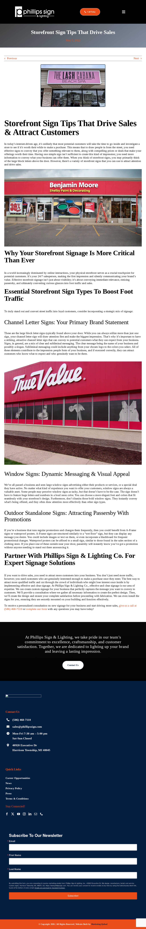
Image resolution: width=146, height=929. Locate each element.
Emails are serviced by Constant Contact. (50, 888)
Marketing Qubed (99, 924)
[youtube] (18, 814)
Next (136, 58)
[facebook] (7, 814)
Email (12, 841)
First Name (15, 855)
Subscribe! (73, 896)
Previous (12, 58)
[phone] (41, 814)
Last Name (15, 869)
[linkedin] (30, 814)
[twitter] (12, 814)
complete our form (36, 609)
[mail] (35, 814)
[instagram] (24, 814)
